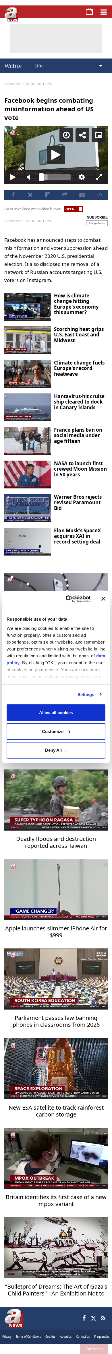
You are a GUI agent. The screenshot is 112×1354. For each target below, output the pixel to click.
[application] (56, 677)
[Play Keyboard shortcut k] (9, 1347)
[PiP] (103, 9)
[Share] (87, 9)
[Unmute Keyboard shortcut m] (27, 1347)
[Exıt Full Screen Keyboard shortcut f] (103, 1347)
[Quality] (85, 1347)
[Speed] (71, 9)
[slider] (56, 1347)
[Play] (56, 677)
